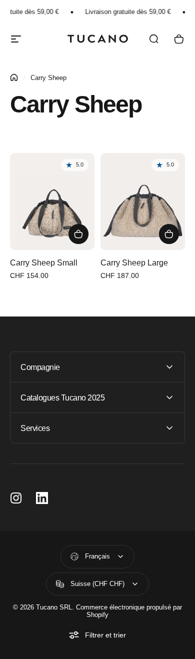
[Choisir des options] (78, 234)
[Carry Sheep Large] (142, 201)
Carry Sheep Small (44, 262)
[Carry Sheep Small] (52, 201)
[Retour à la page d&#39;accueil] (14, 78)
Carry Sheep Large (134, 262)
